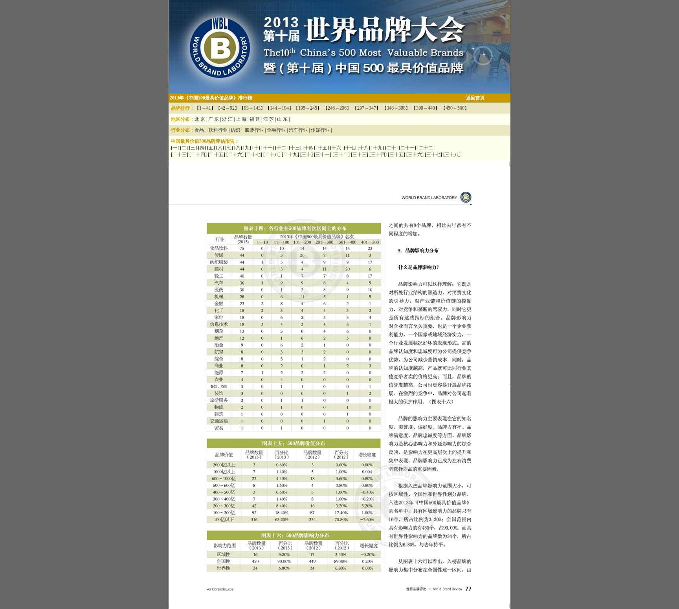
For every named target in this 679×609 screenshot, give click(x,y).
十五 (322, 148)
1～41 (205, 108)
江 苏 (268, 119)
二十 (391, 148)
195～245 (307, 108)
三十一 (323, 154)
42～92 (227, 108)
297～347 (366, 108)
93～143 (252, 108)
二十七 (253, 154)
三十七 (433, 154)
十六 (336, 148)
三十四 (378, 154)
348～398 (396, 108)
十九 (377, 148)
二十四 (198, 154)
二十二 (426, 148)
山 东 (282, 119)
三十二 (341, 154)
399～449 (425, 108)
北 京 (200, 119)
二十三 (180, 154)
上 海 (241, 119)
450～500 (455, 108)
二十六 (235, 154)
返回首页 (475, 98)
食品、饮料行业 (211, 130)
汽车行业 (298, 130)
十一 (267, 148)
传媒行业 (320, 130)
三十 (306, 154)
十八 (364, 148)
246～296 (337, 108)
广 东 (213, 119)
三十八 (452, 154)
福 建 (255, 119)
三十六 (415, 154)
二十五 (216, 154)
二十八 (272, 154)
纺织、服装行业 (247, 130)
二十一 (407, 148)
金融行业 (276, 130)
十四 (309, 148)
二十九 (290, 154)
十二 (281, 148)
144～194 (279, 108)
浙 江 (227, 119)
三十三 (359, 154)
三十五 (396, 154)
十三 (295, 148)
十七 (350, 148)
